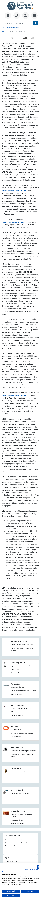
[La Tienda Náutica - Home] (20, 5)
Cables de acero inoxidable (19, 712)
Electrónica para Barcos (19, 642)
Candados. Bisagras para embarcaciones (24, 673)
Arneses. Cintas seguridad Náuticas (22, 733)
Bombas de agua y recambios (20, 793)
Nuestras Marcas (10, 849)
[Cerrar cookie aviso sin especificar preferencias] (38, 867)
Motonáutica (15, 684)
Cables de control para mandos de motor (23, 691)
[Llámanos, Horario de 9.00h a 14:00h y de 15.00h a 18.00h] (16, 15)
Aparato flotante (16, 729)
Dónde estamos (26, 840)
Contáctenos (9, 843)
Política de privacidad (31, 870)
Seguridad (14, 726)
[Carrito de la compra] (34, 15)
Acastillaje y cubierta (18, 663)
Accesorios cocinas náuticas (20, 772)
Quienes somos (10, 840)
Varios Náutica (16, 769)
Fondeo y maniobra (17, 748)
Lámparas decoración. (18, 823)
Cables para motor (16, 694)
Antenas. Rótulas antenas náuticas (22, 644)
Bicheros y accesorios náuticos (21, 708)
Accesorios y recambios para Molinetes (23, 751)
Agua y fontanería (17, 790)
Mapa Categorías (26, 843)
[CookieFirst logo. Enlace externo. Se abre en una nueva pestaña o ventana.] (2, 872)
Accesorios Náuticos (17, 687)
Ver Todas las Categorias (11, 27)
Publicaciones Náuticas (12, 846)
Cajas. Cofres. (15, 669)
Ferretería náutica (17, 705)
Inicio (4, 31)
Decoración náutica (18, 811)
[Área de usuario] (25, 15)
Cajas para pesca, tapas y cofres (21, 666)
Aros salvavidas (16, 736)
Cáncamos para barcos (18, 715)
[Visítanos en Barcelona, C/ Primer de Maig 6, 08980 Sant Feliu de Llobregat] (8, 15)
